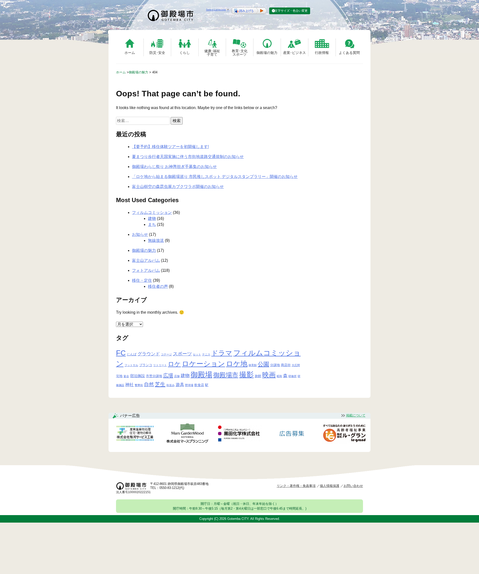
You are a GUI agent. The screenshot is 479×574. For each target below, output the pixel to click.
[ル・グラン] (344, 434)
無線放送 (156, 240)
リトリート (160, 365)
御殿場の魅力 (266, 53)
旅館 (258, 376)
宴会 (126, 376)
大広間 (296, 365)
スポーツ (182, 353)
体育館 (252, 365)
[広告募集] (292, 434)
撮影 (246, 375)
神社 (129, 384)
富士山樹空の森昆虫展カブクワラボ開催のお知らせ (178, 186)
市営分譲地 (154, 376)
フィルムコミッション (152, 212)
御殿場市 (225, 374)
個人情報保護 (329, 486)
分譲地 (275, 365)
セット (197, 354)
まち (152, 224)
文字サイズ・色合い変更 (291, 10)
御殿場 (201, 374)
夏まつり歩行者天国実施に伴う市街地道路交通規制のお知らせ (188, 156)
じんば (131, 354)
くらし (184, 53)
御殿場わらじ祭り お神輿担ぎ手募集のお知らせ (174, 166)
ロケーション (203, 364)
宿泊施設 (137, 376)
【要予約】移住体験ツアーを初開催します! (170, 146)
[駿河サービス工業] (135, 434)
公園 (263, 364)
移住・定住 (142, 280)
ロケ (174, 363)
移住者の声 (158, 286)
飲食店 (199, 385)
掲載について (355, 415)
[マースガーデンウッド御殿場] (187, 434)
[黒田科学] (239, 434)
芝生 (160, 384)
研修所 (292, 376)
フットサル (131, 365)
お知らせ (140, 234)
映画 (269, 375)
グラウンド (148, 353)
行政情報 (322, 53)
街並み (170, 385)
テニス (206, 354)
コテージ (166, 354)
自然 (149, 384)
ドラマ (221, 353)
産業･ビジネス (294, 53)
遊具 (180, 384)
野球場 (189, 385)
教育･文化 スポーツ (239, 52)
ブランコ (145, 365)
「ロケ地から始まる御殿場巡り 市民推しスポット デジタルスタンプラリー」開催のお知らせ (215, 176)
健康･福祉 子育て (212, 52)
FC (121, 353)
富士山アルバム (146, 260)
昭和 (279, 376)
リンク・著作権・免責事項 (296, 486)
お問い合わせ (353, 486)
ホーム (129, 53)
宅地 (119, 376)
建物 (152, 218)
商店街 (286, 365)
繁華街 (139, 385)
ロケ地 (236, 364)
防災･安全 (157, 53)
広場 (168, 375)
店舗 (177, 376)
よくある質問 (349, 53)
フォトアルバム (146, 270)
